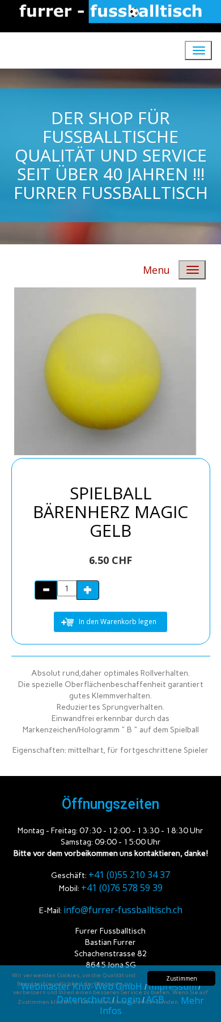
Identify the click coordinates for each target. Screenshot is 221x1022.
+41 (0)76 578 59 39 (122, 887)
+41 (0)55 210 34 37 (129, 874)
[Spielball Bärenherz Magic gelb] (102, 371)
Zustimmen (181, 978)
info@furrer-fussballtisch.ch (122, 910)
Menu (156, 270)
